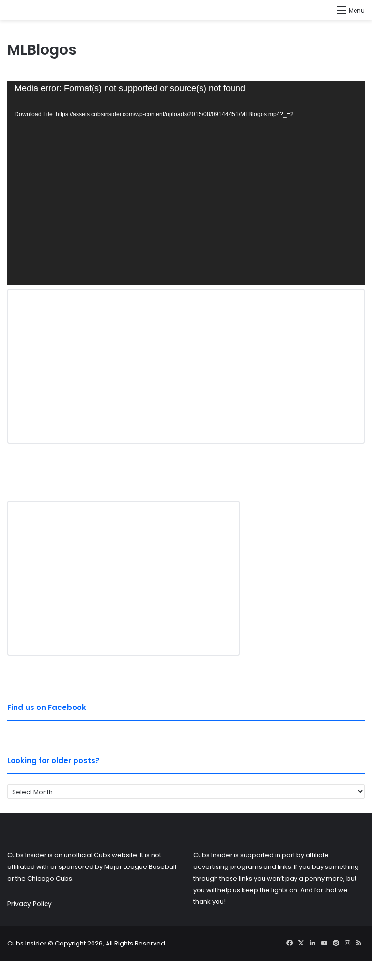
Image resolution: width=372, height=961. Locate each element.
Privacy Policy (29, 904)
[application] (186, 183)
